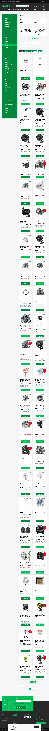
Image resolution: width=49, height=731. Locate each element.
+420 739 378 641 (40, 719)
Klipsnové (7, 47)
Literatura (6, 112)
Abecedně (40, 51)
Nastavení (12, 729)
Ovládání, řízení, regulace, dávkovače (10, 96)
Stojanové (7, 52)
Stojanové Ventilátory (8, 64)
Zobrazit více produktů (33, 38)
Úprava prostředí (7, 100)
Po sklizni (6, 108)
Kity (5, 16)
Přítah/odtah (7, 60)
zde (15, 727)
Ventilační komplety (8, 37)
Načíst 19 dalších (33, 682)
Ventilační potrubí (7, 39)
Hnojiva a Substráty (15, 721)
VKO (6, 93)
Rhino (6, 83)
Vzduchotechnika (7, 28)
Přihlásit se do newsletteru (21, 707)
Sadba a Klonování (7, 22)
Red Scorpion (7, 81)
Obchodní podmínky (18, 1)
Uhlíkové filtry (7, 35)
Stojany (6, 31)
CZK (44, 1)
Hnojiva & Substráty (8, 24)
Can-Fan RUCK (7, 43)
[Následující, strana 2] (33, 689)
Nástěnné (7, 49)
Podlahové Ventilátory (8, 58)
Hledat (28, 6)
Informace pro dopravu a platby (10, 1)
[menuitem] (4, 9)
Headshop (6, 110)
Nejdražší (21, 51)
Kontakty (3, 1)
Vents (6, 91)
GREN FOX (6, 54)
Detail (40, 78)
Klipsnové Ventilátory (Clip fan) (9, 56)
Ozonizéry (6, 30)
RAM (6, 79)
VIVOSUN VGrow (15, 718)
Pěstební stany (7, 20)
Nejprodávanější (34, 51)
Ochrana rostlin (7, 26)
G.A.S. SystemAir (7, 72)
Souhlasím (36, 726)
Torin (6, 89)
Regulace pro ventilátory (8, 62)
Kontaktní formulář (40, 722)
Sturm (6, 85)
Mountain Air (7, 75)
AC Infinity (6, 66)
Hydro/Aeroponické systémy (9, 104)
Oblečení (6, 114)
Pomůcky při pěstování (8, 102)
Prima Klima (7, 77)
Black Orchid (7, 68)
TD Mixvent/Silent (7, 87)
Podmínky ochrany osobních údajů (6, 724)
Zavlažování (6, 106)
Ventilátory (6, 41)
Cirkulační (6, 45)
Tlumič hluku (7, 33)
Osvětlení (6, 18)
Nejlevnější (27, 51)
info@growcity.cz (40, 717)
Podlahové (7, 51)
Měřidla (6, 98)
